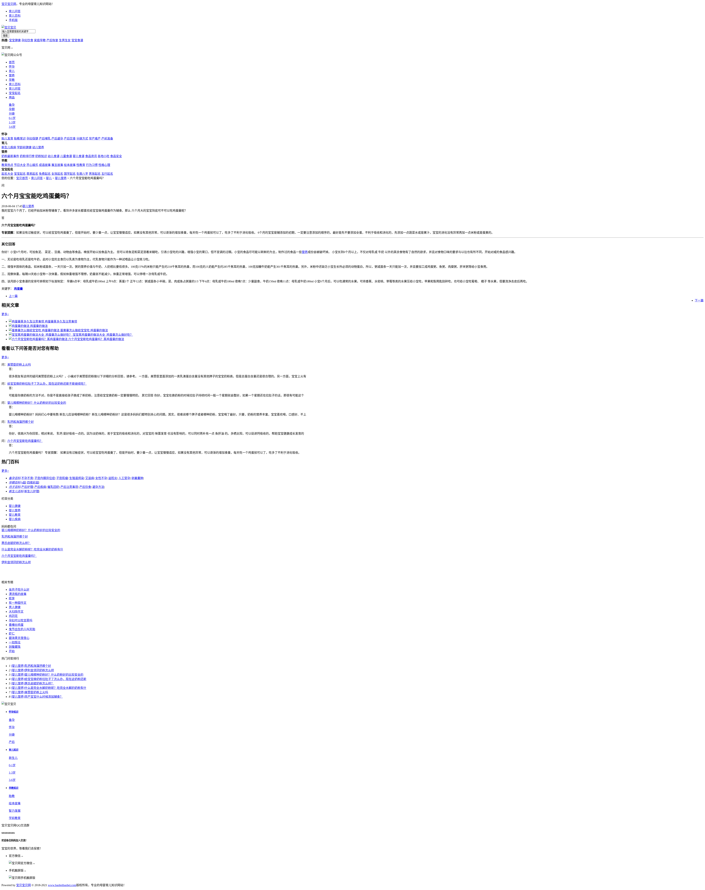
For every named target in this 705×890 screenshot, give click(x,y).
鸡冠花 (13, 616)
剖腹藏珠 (15, 646)
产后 (12, 742)
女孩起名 (57, 173)
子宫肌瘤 (62, 478)
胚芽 (12, 598)
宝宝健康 (15, 40)
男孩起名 (95, 173)
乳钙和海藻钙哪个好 (20, 421)
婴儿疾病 (15, 519)
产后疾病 (40, 486)
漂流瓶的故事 (17, 594)
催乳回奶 (53, 486)
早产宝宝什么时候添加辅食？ (44, 696)
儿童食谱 (66, 156)
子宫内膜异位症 (44, 478)
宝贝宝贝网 (8, 4)
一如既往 (15, 642)
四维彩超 (33, 482)
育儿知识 (13, 749)
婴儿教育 (15, 514)
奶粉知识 (41, 156)
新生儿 (13, 757)
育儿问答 (15, 11)
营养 (12, 75)
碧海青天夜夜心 (19, 638)
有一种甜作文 (17, 602)
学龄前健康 (24, 147)
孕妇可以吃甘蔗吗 (20, 620)
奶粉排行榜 (27, 156)
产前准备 (107, 138)
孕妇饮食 (27, 40)
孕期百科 (15, 482)
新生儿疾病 (8, 147)
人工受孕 (124, 478)
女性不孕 (101, 478)
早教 (12, 79)
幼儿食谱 (53, 156)
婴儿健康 (15, 506)
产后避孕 (57, 138)
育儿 (12, 71)
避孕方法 (98, 486)
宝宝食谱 (77, 40)
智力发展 (15, 810)
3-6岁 (12, 126)
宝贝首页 (22, 178)
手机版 (13, 20)
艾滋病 (89, 478)
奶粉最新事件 (10, 156)
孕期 (12, 109)
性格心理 (104, 164)
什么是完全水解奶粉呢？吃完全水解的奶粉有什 (32, 549)
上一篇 (13, 296)
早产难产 (95, 138)
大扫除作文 (16, 611)
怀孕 (12, 66)
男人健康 (15, 607)
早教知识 (13, 788)
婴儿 (49, 178)
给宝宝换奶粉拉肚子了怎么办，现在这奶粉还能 (55, 679)
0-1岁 (12, 118)
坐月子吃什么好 (19, 589)
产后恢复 (52, 40)
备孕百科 (15, 478)
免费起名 (45, 173)
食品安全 (116, 156)
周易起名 (32, 173)
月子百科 (15, 486)
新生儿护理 (31, 491)
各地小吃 (103, 156)
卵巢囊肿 (137, 478)
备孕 (12, 104)
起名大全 (7, 173)
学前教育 (15, 818)
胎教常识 (20, 138)
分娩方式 (82, 138)
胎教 (12, 796)
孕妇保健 (32, 138)
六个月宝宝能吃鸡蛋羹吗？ (25, 440)
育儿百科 (15, 15)
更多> (5, 314)
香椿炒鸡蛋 (16, 624)
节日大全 (20, 164)
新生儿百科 (16, 491)
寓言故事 (57, 164)
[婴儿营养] (18, 665)
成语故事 (45, 164)
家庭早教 (40, 40)
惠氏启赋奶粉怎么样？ (16, 543)
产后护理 (27, 486)
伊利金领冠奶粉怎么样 (16, 562)
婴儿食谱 (78, 156)
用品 (12, 97)
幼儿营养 (38, 147)
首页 (12, 62)
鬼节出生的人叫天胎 (22, 629)
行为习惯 (92, 164)
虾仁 (12, 633)
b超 (23, 482)
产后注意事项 (69, 486)
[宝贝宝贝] (8, 27)
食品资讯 (91, 156)
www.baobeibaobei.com (62, 885)
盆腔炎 (112, 478)
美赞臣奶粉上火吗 (19, 364)
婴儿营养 (61, 178)
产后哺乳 (45, 138)
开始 (12, 651)
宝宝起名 (15, 93)
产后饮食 (70, 138)
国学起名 (70, 173)
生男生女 (65, 40)
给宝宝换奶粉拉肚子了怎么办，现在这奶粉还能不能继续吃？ (47, 383)
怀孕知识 (13, 711)
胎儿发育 (7, 138)
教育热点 (7, 164)
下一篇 (699, 300)
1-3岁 (12, 122)
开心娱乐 (32, 164)
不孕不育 (27, 478)
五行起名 (107, 173)
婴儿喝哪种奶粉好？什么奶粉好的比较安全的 (36, 402)
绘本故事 (70, 164)
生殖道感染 (76, 478)
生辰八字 (82, 173)
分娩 (12, 113)
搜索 (5, 35)
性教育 (80, 164)
